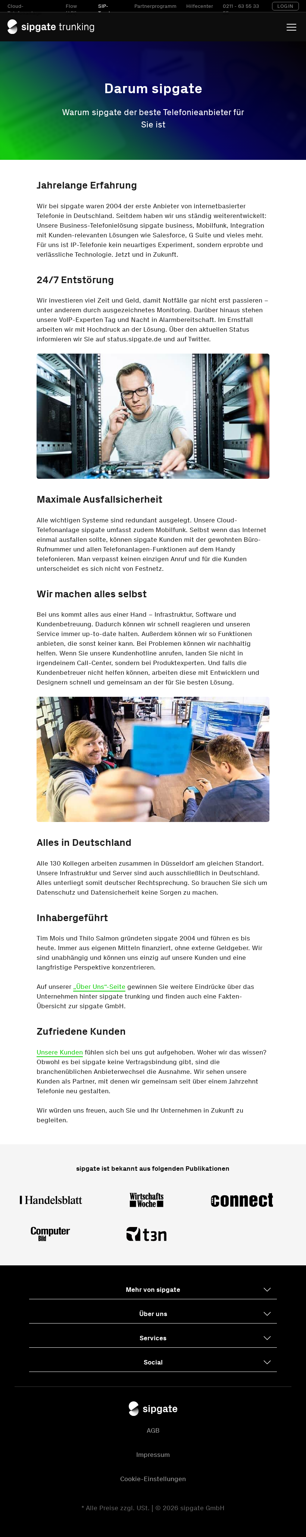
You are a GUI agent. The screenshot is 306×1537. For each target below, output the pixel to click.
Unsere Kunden (60, 1052)
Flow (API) (71, 10)
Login (285, 6)
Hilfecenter (199, 6)
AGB (153, 1430)
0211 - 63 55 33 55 (241, 10)
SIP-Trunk (104, 10)
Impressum (153, 1455)
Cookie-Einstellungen (153, 1479)
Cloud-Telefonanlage (24, 10)
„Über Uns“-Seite (99, 987)
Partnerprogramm (155, 6)
